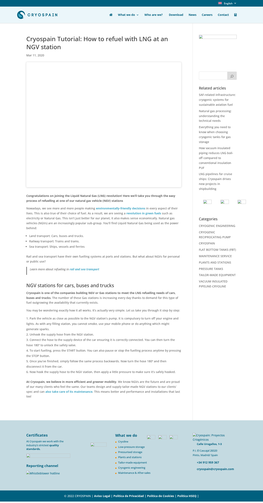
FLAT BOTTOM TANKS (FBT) (217, 250)
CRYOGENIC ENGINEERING (217, 226)
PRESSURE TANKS (211, 269)
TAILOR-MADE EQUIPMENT (217, 275)
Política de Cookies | (162, 496)
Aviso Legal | (103, 496)
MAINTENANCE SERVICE (215, 256)
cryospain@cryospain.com (215, 469)
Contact (223, 15)
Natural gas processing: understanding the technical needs (215, 116)
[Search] (232, 76)
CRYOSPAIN (207, 243)
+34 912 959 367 (207, 462)
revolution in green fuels (143, 213)
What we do (126, 15)
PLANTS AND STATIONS (215, 262)
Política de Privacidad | (130, 496)
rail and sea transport (84, 269)
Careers (207, 15)
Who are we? (154, 15)
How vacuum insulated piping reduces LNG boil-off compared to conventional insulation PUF (216, 158)
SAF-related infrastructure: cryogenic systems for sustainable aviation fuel (217, 100)
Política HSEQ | (188, 496)
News (192, 15)
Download (176, 15)
